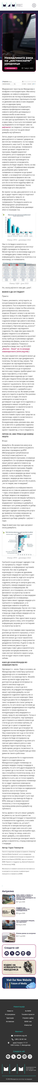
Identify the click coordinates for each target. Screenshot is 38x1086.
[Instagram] (28, 953)
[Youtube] (17, 953)
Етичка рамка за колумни (26, 933)
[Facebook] (6, 953)
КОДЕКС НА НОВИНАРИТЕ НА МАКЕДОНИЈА (23, 909)
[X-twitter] (12, 953)
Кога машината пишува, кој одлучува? (25, 921)
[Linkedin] (23, 953)
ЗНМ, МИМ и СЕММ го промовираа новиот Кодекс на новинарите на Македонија (26, 897)
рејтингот (6, 127)
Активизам (11, 68)
